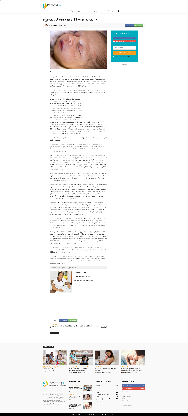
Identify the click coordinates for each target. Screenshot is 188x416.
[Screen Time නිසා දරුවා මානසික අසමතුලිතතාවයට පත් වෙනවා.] (81, 357)
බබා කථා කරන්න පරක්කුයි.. (50, 369)
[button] (119, 11)
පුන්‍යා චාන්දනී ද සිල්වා (50, 370)
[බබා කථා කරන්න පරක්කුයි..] (55, 357)
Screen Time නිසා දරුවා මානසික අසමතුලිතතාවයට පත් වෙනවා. (78, 369)
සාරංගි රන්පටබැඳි (53, 25)
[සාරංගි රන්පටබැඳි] (46, 25)
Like (134, 38)
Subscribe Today (124, 53)
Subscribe (132, 41)
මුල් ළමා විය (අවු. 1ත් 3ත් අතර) (50, 366)
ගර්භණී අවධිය (99, 366)
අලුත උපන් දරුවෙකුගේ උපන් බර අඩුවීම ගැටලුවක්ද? (105, 369)
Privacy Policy (128, 56)
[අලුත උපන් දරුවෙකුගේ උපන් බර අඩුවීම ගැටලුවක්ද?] (107, 357)
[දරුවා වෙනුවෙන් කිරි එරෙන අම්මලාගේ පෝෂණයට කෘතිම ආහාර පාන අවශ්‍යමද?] (133, 357)
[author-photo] (44, 371)
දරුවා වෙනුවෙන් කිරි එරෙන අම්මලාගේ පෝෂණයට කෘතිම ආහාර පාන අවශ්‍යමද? (131, 369)
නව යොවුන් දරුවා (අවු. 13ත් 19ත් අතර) (78, 366)
